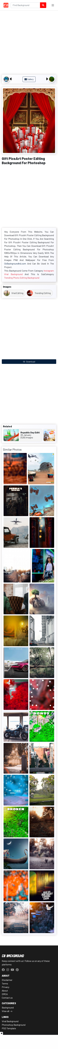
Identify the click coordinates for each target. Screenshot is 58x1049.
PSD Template (9, 1028)
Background (8, 1007)
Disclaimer (7, 979)
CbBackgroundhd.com (15, 263)
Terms (5, 983)
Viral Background (10, 1021)
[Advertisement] (29, 43)
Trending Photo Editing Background (21, 277)
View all (5, 1011)
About (5, 990)
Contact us (7, 997)
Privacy (5, 987)
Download (30, 361)
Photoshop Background (13, 1024)
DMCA (5, 994)
